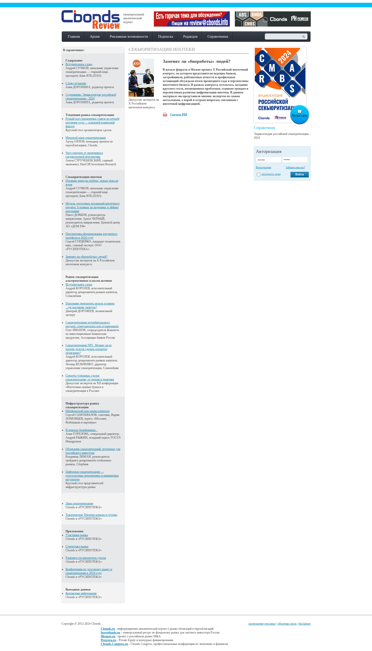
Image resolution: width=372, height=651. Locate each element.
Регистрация (263, 167)
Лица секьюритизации (79, 503)
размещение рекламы (262, 623)
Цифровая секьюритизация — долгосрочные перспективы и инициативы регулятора (92, 475)
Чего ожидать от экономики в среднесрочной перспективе (84, 154)
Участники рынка (77, 535)
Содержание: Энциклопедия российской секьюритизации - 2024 (91, 96)
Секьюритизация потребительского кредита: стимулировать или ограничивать (92, 324)
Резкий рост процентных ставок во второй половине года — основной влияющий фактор (92, 122)
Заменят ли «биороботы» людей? (86, 256)
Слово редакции (76, 83)
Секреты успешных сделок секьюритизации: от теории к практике (90, 377)
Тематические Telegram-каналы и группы (91, 515)
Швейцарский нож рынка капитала (87, 411)
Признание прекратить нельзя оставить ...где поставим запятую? (90, 305)
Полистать (299, 115)
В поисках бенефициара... (82, 430)
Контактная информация (81, 593)
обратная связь (287, 623)
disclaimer (305, 623)
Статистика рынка (77, 546)
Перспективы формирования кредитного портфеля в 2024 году (91, 235)
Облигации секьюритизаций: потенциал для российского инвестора (93, 451)
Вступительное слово (79, 64)
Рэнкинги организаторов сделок (86, 558)
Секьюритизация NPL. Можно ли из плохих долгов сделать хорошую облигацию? (89, 349)
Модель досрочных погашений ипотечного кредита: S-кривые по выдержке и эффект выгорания (93, 207)
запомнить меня (271, 173)
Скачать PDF (179, 114)
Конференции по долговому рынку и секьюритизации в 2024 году (89, 571)
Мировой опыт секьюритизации (86, 137)
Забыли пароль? (295, 167)
